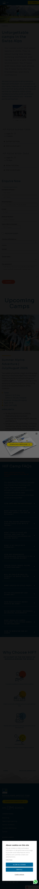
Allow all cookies (19, 864)
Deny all (19, 869)
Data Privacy (9, 859)
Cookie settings (19, 874)
